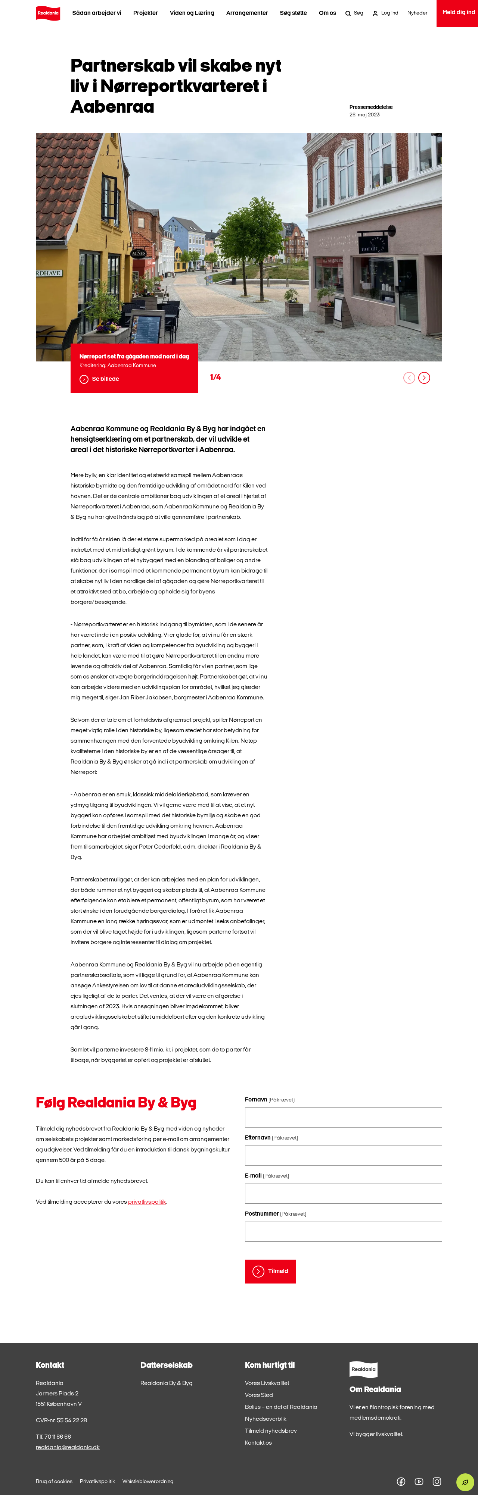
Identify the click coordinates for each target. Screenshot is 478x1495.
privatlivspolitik (147, 1202)
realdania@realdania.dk (68, 1448)
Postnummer (275, 1214)
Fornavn (270, 1100)
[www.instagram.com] (437, 1481)
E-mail (267, 1176)
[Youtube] (419, 1481)
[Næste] (424, 378)
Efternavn (271, 1138)
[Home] (48, 13)
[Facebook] (401, 1481)
